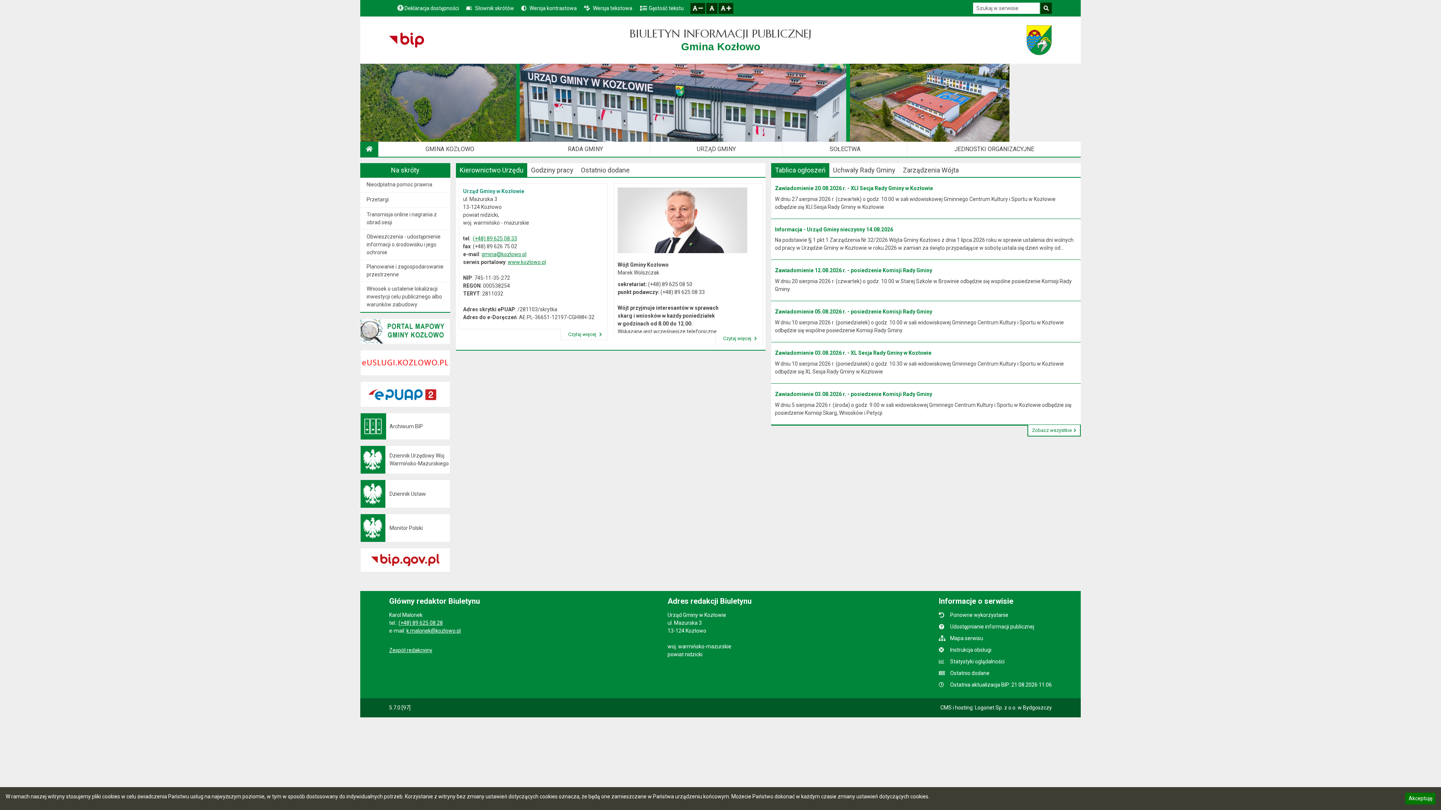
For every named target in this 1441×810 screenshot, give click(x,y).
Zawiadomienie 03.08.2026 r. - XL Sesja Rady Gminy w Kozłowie (853, 353)
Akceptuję (1420, 799)
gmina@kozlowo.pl (503, 254)
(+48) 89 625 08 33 (495, 239)
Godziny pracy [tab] (552, 170)
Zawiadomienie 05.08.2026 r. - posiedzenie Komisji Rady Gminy (853, 312)
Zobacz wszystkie (1052, 430)
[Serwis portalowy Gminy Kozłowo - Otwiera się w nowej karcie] (1039, 40)
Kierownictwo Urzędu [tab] (491, 170)
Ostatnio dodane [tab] (605, 170)
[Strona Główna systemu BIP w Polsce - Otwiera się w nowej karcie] (406, 40)
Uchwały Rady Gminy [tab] (864, 170)
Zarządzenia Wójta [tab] (931, 170)
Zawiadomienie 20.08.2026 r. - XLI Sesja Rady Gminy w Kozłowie (854, 188)
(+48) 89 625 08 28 (421, 623)
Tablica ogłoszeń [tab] (800, 170)
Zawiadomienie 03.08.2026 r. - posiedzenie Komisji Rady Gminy (853, 394)
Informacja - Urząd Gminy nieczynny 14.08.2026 (834, 229)
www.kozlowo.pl (527, 262)
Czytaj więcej (582, 334)
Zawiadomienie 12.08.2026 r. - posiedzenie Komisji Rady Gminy (853, 270)
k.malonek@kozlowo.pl (433, 631)
